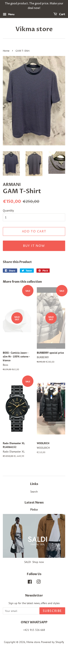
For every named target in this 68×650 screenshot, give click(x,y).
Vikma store (34, 29)
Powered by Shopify (52, 642)
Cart (62, 14)
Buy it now (34, 246)
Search (34, 491)
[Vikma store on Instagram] (38, 582)
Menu (11, 14)
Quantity (8, 210)
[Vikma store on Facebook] (30, 582)
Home (6, 51)
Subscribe (52, 611)
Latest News (34, 502)
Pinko (34, 510)
